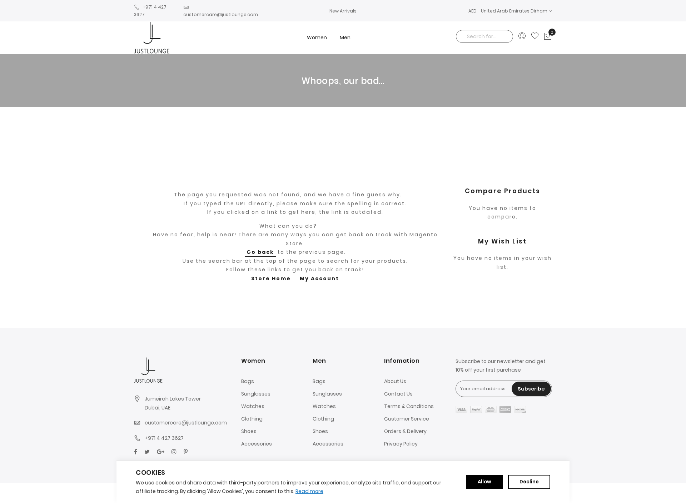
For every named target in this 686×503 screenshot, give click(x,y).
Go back (260, 252)
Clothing (252, 418)
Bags (247, 381)
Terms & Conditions (409, 406)
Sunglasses (255, 393)
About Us (395, 381)
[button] (510, 11)
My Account (319, 278)
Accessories (256, 443)
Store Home (271, 278)
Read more (309, 491)
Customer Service (406, 418)
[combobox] (484, 36)
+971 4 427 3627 (164, 438)
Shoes (249, 431)
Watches (252, 406)
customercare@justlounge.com (186, 422)
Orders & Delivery (405, 431)
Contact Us (398, 393)
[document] (343, 482)
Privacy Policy (401, 443)
